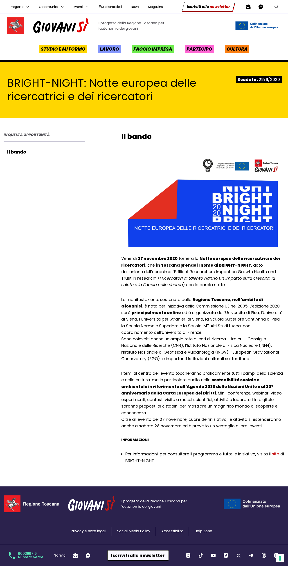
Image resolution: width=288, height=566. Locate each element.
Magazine (155, 6)
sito (275, 454)
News (135, 6)
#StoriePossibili (110, 6)
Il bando (16, 152)
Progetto (17, 6)
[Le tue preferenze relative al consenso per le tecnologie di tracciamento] (280, 558)
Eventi (78, 6)
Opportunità (48, 6)
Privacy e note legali (88, 531)
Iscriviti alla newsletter (138, 555)
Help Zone (203, 531)
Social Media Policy (133, 531)
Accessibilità (172, 531)
